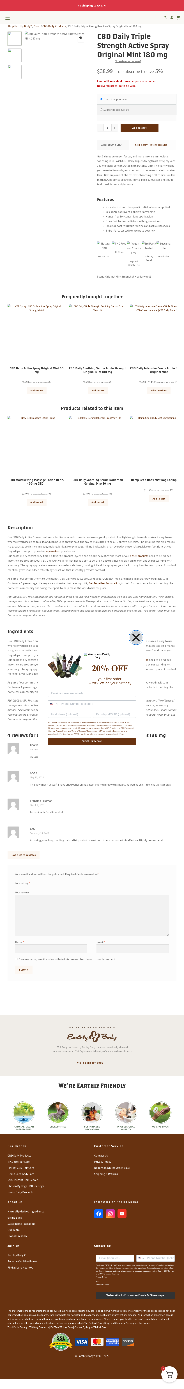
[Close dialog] (136, 637)
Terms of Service (78, 731)
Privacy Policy (61, 731)
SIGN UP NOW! (92, 741)
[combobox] (53, 704)
